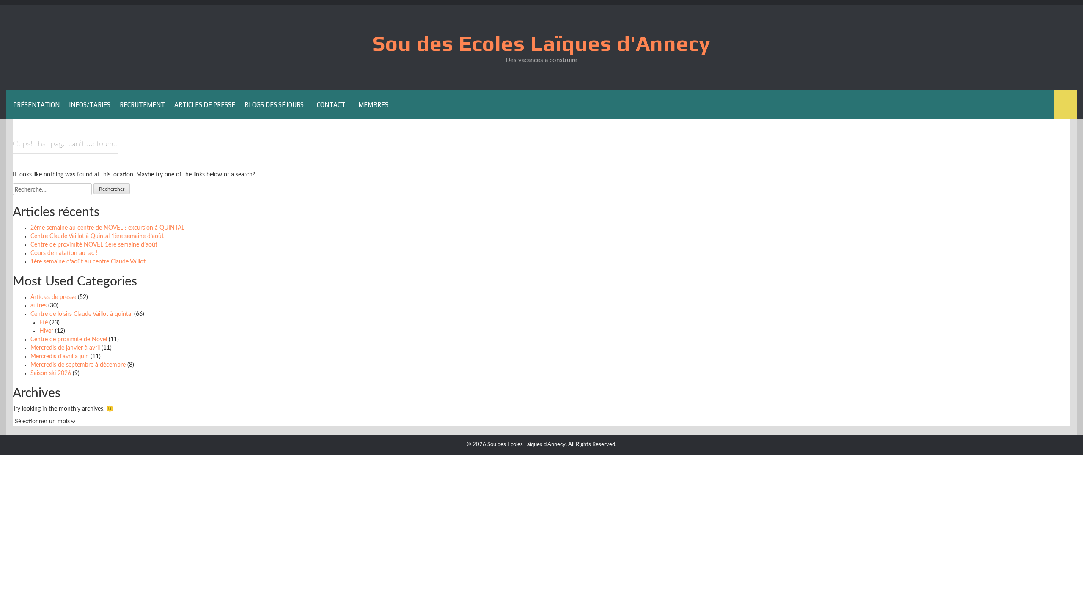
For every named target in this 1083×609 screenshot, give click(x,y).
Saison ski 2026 (50, 373)
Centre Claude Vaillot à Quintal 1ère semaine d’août (97, 236)
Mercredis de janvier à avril (65, 348)
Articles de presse (204, 104)
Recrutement (142, 104)
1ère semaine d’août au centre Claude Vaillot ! (89, 262)
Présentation (36, 104)
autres (38, 306)
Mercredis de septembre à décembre (78, 365)
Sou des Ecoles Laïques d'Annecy (541, 43)
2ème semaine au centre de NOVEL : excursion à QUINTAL (107, 228)
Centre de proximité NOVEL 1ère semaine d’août (93, 245)
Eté (43, 323)
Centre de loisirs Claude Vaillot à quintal (81, 314)
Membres (373, 104)
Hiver (46, 331)
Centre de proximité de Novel (68, 340)
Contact (331, 104)
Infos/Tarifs (89, 104)
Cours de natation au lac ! (64, 253)
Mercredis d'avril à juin (59, 356)
